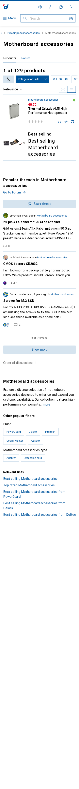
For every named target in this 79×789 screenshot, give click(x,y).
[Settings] (40, 7)
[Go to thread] (39, 230)
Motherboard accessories (43, 99)
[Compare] (59, 121)
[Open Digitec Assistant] (61, 7)
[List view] (71, 89)
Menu (12, 18)
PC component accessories (23, 32)
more (46, 404)
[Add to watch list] (66, 121)
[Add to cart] (72, 121)
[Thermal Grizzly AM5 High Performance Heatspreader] (39, 111)
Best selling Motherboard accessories (30, 479)
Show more (40, 349)
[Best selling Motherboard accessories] (39, 144)
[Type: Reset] (45, 79)
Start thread (42, 204)
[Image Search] (71, 18)
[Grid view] (63, 89)
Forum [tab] (25, 58)
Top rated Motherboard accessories (29, 485)
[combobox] (8, 79)
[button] (74, 100)
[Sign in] (51, 7)
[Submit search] (25, 18)
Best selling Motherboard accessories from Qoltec (39, 515)
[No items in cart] (71, 7)
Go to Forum (12, 192)
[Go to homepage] (6, 6)
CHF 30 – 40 (60, 79)
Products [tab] (9, 58)
